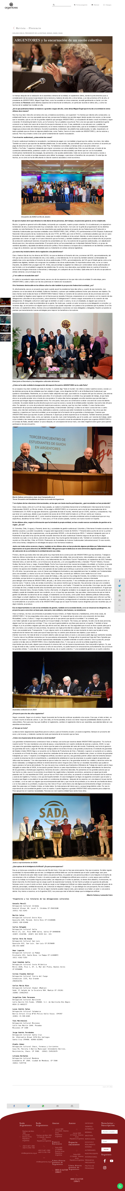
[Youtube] (111, 1160)
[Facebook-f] (104, 1160)
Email (103, 1138)
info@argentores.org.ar (29, 1153)
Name (103, 1129)
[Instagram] (104, 1167)
